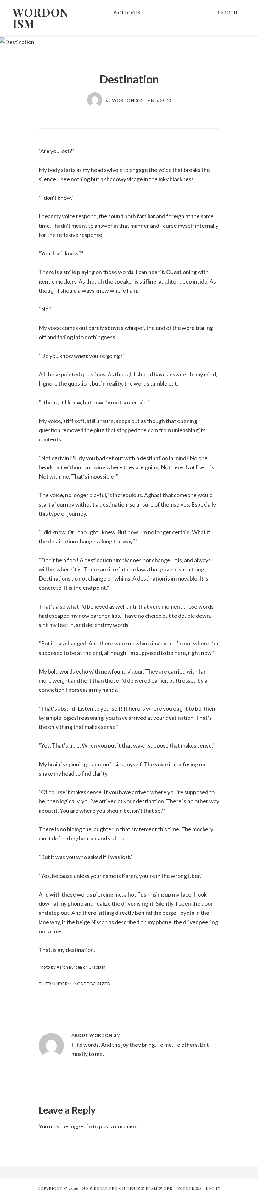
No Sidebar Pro (100, 1188)
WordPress (189, 1188)
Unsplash (97, 967)
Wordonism (41, 17)
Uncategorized (90, 983)
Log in (213, 1188)
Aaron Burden (69, 967)
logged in (81, 1126)
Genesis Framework (149, 1188)
